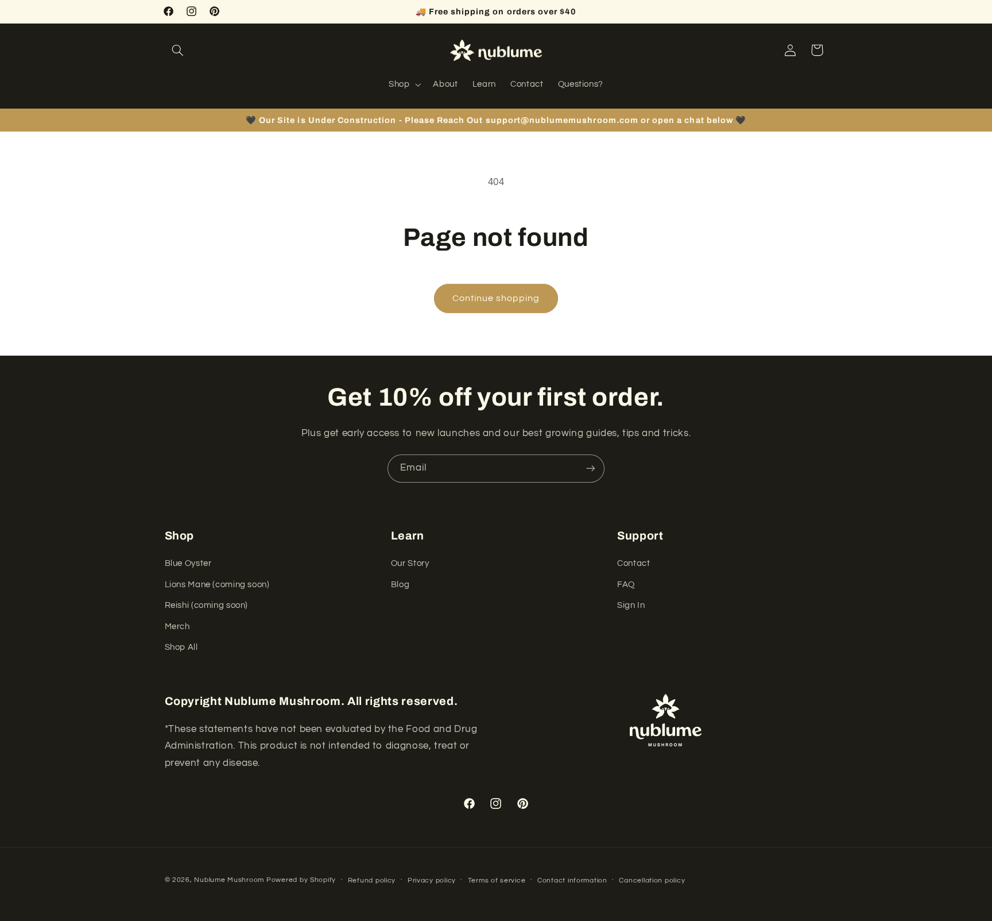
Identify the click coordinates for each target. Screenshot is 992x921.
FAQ (626, 584)
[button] (178, 50)
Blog (400, 584)
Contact (633, 564)
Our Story (410, 564)
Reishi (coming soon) (207, 605)
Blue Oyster (188, 564)
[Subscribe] (591, 468)
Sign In (631, 605)
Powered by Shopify (301, 880)
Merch (177, 626)
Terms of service (497, 880)
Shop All (181, 647)
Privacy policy (432, 880)
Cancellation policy (652, 880)
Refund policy (372, 880)
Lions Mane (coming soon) (217, 584)
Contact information (572, 880)
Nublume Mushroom (229, 880)
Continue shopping (496, 298)
